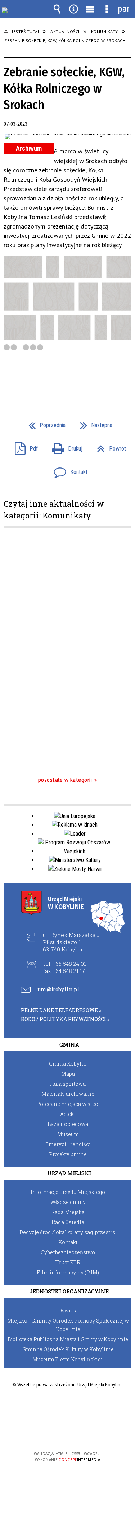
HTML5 (56, 1433)
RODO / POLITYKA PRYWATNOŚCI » (65, 1019)
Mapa (68, 1073)
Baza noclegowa (68, 1124)
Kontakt (67, 469)
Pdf (23, 446)
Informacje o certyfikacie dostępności (67, 1407)
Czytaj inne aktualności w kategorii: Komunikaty (54, 509)
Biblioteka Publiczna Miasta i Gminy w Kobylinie (68, 1339)
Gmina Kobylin (68, 1063)
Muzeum (68, 1134)
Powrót (108, 446)
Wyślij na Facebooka (54, 379)
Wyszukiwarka (56, 9)
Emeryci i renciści (68, 1144)
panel (123, 9)
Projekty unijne (68, 1154)
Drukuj (64, 446)
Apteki (68, 1114)
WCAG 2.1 (89, 1432)
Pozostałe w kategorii (65, 779)
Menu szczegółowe (106, 9)
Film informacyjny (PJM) (68, 1272)
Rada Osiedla (67, 1222)
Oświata (68, 1310)
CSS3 (67, 1433)
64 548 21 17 (70, 970)
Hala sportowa (68, 1083)
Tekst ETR (67, 1262)
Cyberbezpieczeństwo (68, 1252)
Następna (93, 423)
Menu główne (90, 9)
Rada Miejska (68, 1212)
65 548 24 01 (70, 963)
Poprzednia (44, 423)
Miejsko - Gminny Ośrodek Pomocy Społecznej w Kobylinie (68, 1325)
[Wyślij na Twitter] (67, 379)
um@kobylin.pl (59, 990)
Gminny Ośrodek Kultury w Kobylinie (68, 1349)
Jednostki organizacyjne (69, 1291)
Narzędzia (73, 9)
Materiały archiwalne (67, 1093)
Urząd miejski (69, 1173)
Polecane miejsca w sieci (68, 1103)
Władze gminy (68, 1202)
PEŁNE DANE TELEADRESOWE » (61, 1010)
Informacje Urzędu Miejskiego (68, 1192)
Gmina (69, 1044)
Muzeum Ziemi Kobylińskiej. (67, 1359)
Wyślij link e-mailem (80, 379)
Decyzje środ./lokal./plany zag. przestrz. (67, 1232)
